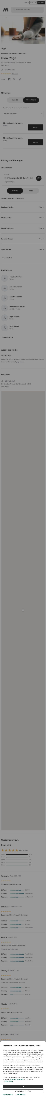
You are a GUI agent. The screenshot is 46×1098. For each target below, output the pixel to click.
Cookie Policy (20, 1094)
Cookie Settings (23, 1091)
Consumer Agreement (16, 1079)
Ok (23, 1086)
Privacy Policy (9, 1081)
